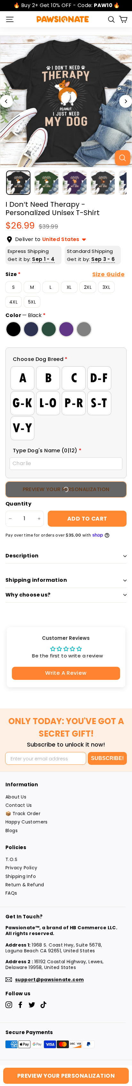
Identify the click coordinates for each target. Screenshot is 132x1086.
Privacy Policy (21, 868)
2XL (88, 287)
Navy (31, 329)
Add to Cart (87, 518)
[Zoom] (122, 157)
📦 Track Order (22, 813)
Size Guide (108, 274)
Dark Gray (84, 329)
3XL (106, 287)
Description (21, 555)
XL (69, 287)
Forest (48, 329)
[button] (66, 359)
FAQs (11, 893)
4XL (13, 302)
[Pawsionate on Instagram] (8, 1004)
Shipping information (36, 580)
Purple (66, 329)
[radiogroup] (66, 403)
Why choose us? (28, 594)
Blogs (11, 830)
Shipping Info (20, 876)
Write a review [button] (66, 673)
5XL (32, 302)
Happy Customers (26, 822)
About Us (15, 797)
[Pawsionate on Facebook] (20, 1004)
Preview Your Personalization (66, 1076)
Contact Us (18, 805)
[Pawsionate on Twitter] (32, 1004)
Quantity (18, 504)
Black (13, 329)
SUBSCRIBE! (107, 758)
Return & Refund (24, 884)
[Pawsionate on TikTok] (43, 1004)
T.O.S (11, 859)
